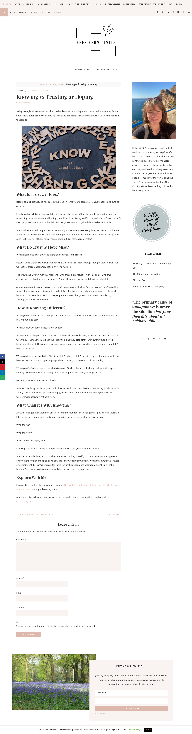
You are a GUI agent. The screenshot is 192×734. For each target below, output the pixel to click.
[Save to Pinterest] (2, 367)
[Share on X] (2, 361)
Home (43, 84)
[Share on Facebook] (2, 356)
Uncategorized (56, 84)
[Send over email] (2, 377)
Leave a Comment (40, 91)
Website (20, 607)
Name (20, 578)
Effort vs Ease (139, 280)
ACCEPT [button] (148, 730)
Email (20, 593)
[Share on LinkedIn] (2, 372)
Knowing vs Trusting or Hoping (148, 286)
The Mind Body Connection (147, 274)
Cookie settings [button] (135, 730)
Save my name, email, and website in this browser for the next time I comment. (55, 626)
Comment (22, 539)
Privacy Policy (100, 713)
